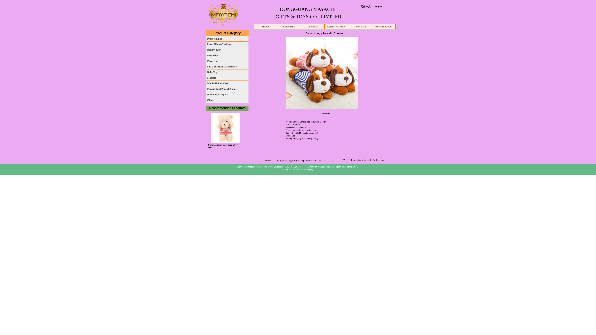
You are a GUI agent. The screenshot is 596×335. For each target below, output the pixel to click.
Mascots (211, 77)
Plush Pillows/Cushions (219, 44)
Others (210, 100)
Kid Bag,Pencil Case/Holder (222, 66)
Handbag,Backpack (217, 94)
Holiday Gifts (214, 50)
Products (313, 26)
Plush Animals (214, 38)
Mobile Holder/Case (217, 83)
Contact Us (360, 26)
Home (265, 26)
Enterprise (289, 26)
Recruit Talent (383, 26)
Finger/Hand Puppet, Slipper (222, 89)
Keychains (212, 55)
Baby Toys (212, 72)
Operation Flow (336, 26)
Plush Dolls (213, 61)
